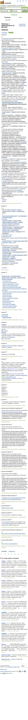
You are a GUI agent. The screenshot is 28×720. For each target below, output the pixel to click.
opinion (10, 227)
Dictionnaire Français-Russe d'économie (9, 356)
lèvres (2, 57)
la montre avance (6, 247)
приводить (13, 230)
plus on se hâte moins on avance (10, 298)
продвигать (13, 209)
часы (14, 242)
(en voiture (22, 141)
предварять (8, 373)
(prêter (4, 94)
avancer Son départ (6, 63)
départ (9, 220)
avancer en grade (6, 255)
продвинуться (20, 211)
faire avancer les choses (8, 259)
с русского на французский (22, 24)
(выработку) (24, 375)
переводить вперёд (7, 242)
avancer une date (7, 317)
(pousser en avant (7, 38)
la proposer (6, 521)
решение (18, 252)
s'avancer (4, 199)
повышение (20, 255)
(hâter (4, 60)
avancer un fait (5, 230)
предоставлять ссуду (10, 376)
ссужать (12, 237)
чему (5, 253)
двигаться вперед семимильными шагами (11, 412)
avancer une (5, 227)
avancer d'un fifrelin (7, 296)
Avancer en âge (5, 659)
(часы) (12, 370)
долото (9, 345)
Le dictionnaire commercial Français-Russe (10, 319)
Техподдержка (9, 666)
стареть (13, 256)
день (12, 248)
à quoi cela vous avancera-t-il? (9, 216)
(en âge (9, 177)
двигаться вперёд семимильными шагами (15, 533)
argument (10, 228)
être (3, 211)
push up (3, 332)
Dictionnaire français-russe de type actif (9, 203)
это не (14, 252)
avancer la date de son (7, 222)
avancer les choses (7, 293)
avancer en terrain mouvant (9, 307)
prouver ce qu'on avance (8, 231)
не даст (12, 85)
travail (13, 211)
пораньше (4, 223)
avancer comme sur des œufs (9, 277)
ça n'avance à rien (6, 252)
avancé (4, 201)
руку (11, 234)
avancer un (5, 228)
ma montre (4, 182)
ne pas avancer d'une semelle (10, 305)
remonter (3, 324)
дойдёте (24, 82)
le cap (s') (4, 191)
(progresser (5, 159)
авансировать (4, 316)
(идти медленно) (13, 543)
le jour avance (5, 248)
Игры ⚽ (7, 20)
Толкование (4, 32)
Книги (20, 17)
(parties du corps (7, 55)
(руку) (25, 369)
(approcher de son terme (19, 162)
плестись (6, 543)
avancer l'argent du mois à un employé (12, 102)
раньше (9, 223)
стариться (13, 250)
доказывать (18, 231)
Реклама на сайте (16, 666)
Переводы (7, 17)
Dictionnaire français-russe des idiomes (9, 309)
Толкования (14, 14)
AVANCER (3, 612)
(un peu (24, 159)
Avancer (3, 644)
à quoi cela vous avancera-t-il (9, 282)
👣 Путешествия (3, 669)
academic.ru (5, 2)
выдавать (25, 237)
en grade (5, 173)
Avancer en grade (5, 654)
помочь (17, 259)
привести (16, 228)
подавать (3, 345)
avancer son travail (6, 73)
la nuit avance (5, 262)
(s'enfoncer (22, 188)
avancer (20, 203)
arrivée (15, 222)
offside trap (12, 337)
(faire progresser (7, 69)
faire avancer (5, 258)
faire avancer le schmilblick (9, 304)
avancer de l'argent (6, 241)
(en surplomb (18, 190)
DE (20, 1)
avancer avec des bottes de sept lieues (12, 287)
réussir (4, 176)
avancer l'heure (6, 299)
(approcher (5, 47)
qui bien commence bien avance (10, 285)
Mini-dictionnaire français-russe (7, 396)
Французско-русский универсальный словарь (11, 382)
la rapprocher (6, 523)
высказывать (17, 227)
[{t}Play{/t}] (6, 34)
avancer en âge (6, 250)
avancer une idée (6, 112)
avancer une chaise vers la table (9, 49)
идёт (12, 140)
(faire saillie (5, 187)
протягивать (6, 234)
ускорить (15, 220)
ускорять (5, 219)
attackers (9, 335)
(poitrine (14, 58)
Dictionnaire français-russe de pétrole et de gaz (11, 349)
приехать (20, 222)
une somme (5, 314)
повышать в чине (7, 236)
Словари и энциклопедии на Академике (12, 5)
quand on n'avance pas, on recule (11, 284)
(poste (21, 174)
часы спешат (15, 247)
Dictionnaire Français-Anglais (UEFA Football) (10, 340)
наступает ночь (14, 262)
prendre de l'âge (17, 276)
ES (23, 1)
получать (14, 255)
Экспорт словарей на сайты (5, 671)
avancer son (5, 220)
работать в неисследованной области (12, 499)
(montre (4, 90)
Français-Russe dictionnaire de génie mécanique (11, 405)
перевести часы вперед (7, 507)
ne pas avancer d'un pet (8, 301)
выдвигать (19, 209)
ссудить (15, 241)
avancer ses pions (7, 302)
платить (16, 237)
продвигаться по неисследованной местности (14, 497)
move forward (7, 338)
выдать (22, 241)
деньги (18, 241)
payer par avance (17, 99)
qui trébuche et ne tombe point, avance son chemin (15, 291)
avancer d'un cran (7, 295)
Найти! (24, 9)
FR (26, 1)
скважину (20, 345)
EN (17, 1)
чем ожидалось (16, 223)
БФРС (2, 269)
